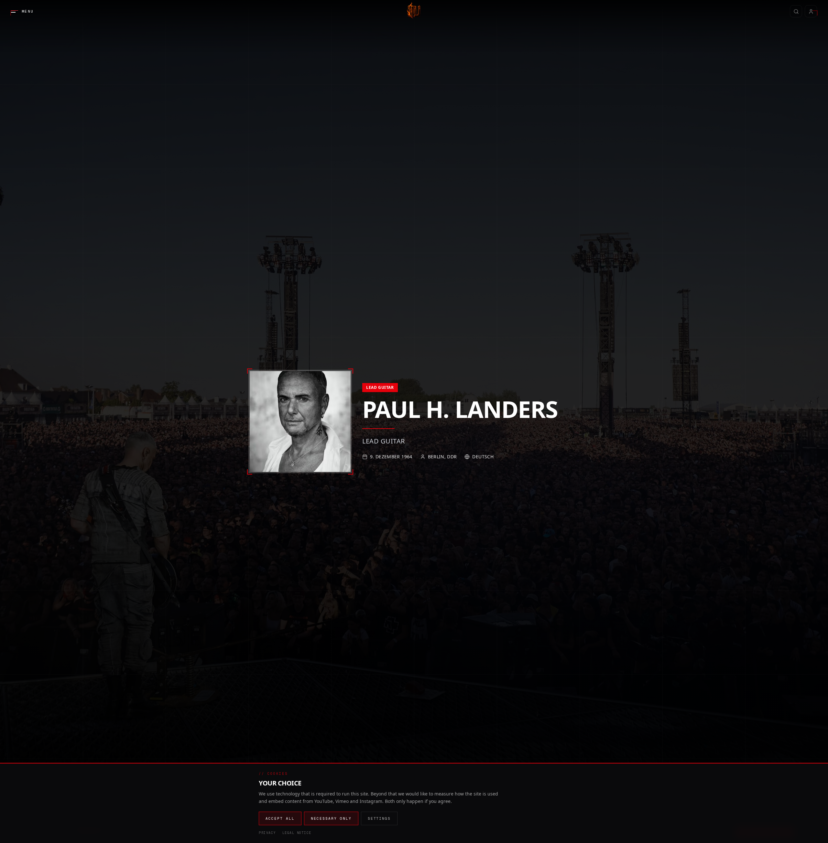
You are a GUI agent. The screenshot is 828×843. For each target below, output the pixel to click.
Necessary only (331, 818)
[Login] (811, 11)
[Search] (796, 11)
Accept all (280, 818)
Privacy (267, 833)
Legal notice (296, 833)
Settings (379, 818)
